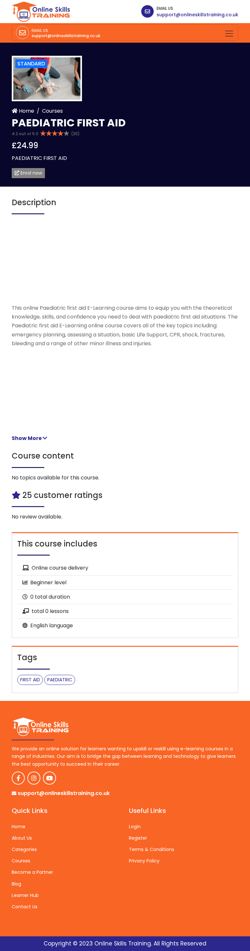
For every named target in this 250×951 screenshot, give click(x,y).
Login (135, 826)
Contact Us (24, 906)
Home (26, 111)
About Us (22, 838)
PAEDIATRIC (59, 679)
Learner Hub (25, 895)
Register (138, 838)
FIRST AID (30, 679)
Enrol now (30, 173)
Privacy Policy (144, 861)
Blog (16, 884)
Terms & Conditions (151, 849)
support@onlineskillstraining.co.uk (197, 14)
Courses (52, 111)
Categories (24, 849)
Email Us (165, 8)
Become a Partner (32, 872)
